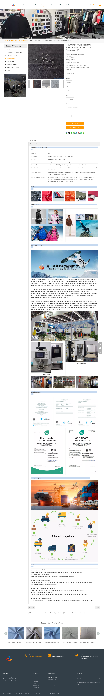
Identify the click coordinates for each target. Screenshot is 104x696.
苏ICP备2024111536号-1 (55, 693)
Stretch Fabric (11, 50)
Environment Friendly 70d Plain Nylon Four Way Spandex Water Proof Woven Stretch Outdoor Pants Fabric (52, 642)
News (52, 4)
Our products (52, 683)
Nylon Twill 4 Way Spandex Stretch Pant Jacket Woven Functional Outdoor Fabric (70, 642)
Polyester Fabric (12, 61)
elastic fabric (80, 613)
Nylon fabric (57, 613)
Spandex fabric (68, 613)
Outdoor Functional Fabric (16, 53)
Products (43, 4)
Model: (31, 140)
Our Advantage (52, 677)
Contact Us (69, 4)
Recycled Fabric (12, 55)
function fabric (47, 613)
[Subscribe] (99, 678)
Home (24, 4)
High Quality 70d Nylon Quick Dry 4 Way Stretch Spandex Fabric (16, 642)
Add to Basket (75, 127)
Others (9, 70)
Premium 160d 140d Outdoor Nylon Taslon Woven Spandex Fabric (34, 642)
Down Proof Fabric (13, 67)
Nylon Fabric (11, 58)
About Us (33, 4)
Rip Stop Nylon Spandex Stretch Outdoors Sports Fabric (88, 642)
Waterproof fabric (34, 613)
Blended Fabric (12, 64)
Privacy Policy (36, 687)
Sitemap (37, 693)
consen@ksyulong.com (58, 656)
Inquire (76, 123)
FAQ (60, 4)
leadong (48, 693)
